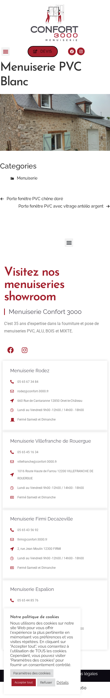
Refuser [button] (46, 682)
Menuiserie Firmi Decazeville (41, 519)
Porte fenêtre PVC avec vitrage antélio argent (60, 206)
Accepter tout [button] (24, 682)
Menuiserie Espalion (32, 589)
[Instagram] (81, 51)
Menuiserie (27, 178)
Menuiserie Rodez (29, 370)
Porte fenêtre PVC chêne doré (35, 198)
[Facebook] (72, 51)
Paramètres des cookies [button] (31, 673)
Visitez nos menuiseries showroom (34, 284)
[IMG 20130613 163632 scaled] (55, 149)
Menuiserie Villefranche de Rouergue (50, 441)
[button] (5, 51)
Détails (63, 682)
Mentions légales (82, 673)
